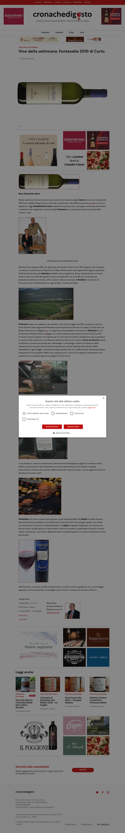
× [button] (103, 398)
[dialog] (62, 416)
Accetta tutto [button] (52, 427)
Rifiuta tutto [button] (73, 427)
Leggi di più (91, 407)
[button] (62, 433)
